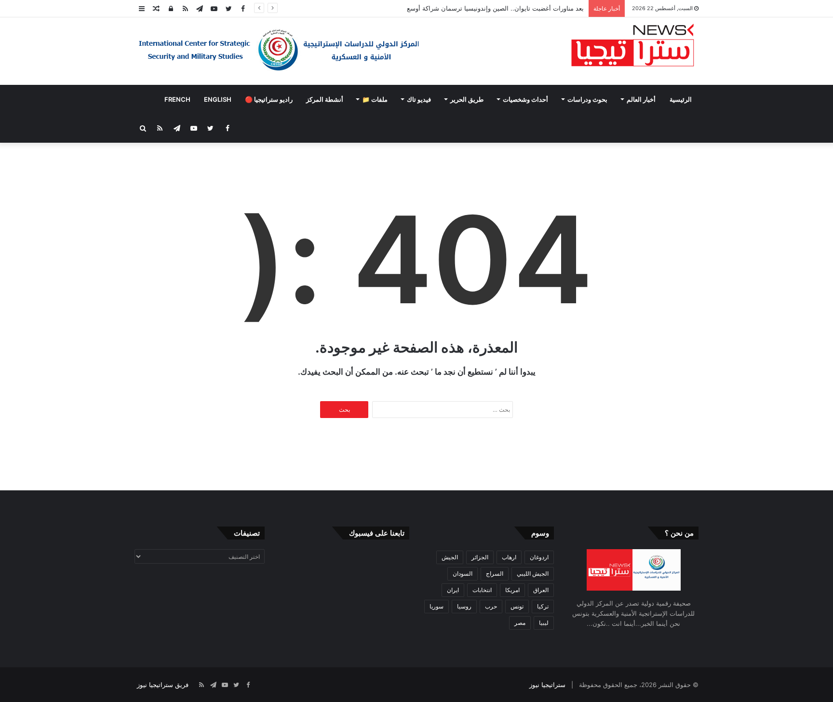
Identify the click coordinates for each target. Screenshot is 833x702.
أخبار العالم (641, 99)
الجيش (450, 557)
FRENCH (177, 99)
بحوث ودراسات (587, 99)
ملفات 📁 (375, 99)
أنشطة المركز (324, 99)
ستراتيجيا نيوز (547, 684)
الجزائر (479, 557)
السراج (494, 573)
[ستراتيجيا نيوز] (633, 46)
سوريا (436, 606)
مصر (519, 622)
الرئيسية (681, 99)
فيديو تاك (419, 99)
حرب (491, 606)
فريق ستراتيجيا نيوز (162, 684)
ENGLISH (217, 99)
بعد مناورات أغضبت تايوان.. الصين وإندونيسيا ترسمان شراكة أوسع (495, 8)
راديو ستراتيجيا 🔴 (269, 99)
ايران (453, 590)
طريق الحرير (467, 99)
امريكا (512, 590)
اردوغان (539, 557)
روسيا (464, 606)
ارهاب (509, 557)
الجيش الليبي (533, 573)
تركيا (543, 606)
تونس (517, 606)
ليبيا (544, 622)
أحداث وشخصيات (525, 99)
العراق (541, 590)
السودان (462, 573)
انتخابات (482, 590)
